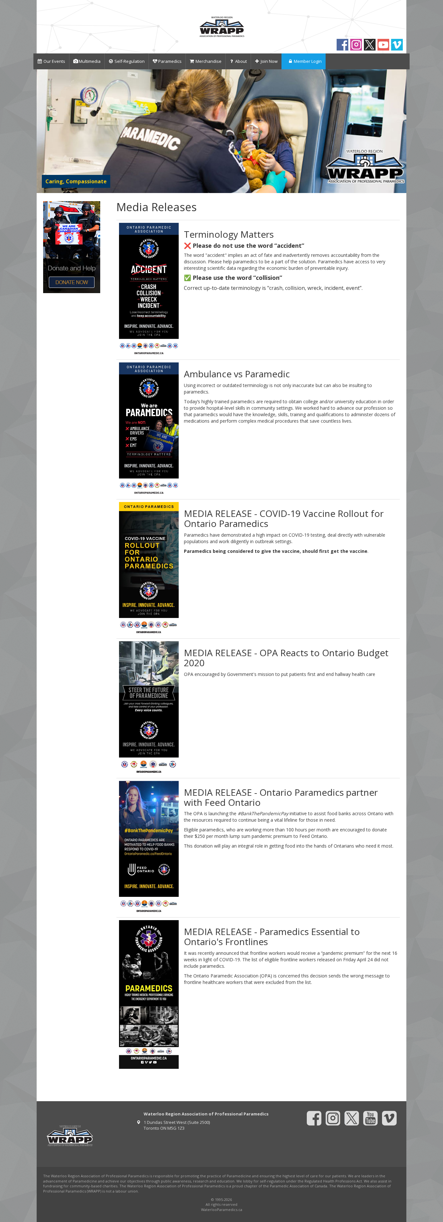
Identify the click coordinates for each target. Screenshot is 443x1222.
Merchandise (209, 61)
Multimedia (90, 61)
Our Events (54, 61)
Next (400, 131)
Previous (43, 131)
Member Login (308, 61)
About (241, 61)
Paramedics (170, 61)
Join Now (269, 61)
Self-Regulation (129, 61)
